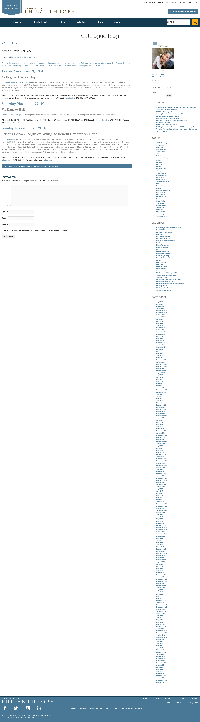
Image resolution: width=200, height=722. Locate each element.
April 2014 (159, 570)
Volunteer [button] (81, 22)
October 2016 (160, 508)
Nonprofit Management (163, 190)
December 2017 (161, 478)
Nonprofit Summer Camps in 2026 (167, 118)
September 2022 (161, 370)
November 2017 (161, 480)
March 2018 (160, 472)
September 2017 (161, 484)
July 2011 (159, 641)
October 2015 (160, 532)
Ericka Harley (7, 160)
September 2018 (161, 465)
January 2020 (160, 433)
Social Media (160, 201)
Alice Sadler (69, 98)
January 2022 (160, 388)
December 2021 (161, 390)
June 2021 (159, 396)
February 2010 (161, 676)
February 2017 (161, 499)
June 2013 (159, 592)
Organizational (161, 192)
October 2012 (160, 609)
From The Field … (162, 169)
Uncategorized (161, 205)
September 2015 (161, 534)
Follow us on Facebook (159, 77)
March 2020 (160, 429)
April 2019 (159, 450)
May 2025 (159, 323)
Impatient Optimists (162, 247)
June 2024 (159, 336)
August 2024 (160, 334)
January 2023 (160, 362)
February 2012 (161, 626)
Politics (158, 199)
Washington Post (161, 286)
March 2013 (160, 598)
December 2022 (161, 364)
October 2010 (160, 661)
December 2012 (161, 605)
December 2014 (161, 553)
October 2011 (160, 635)
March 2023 (160, 358)
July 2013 (159, 590)
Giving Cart (193, 3)
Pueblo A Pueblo (161, 266)
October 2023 (160, 345)
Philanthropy (160, 194)
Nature (158, 188)
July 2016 (159, 514)
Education (159, 164)
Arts (157, 154)
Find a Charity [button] (41, 22)
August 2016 (160, 512)
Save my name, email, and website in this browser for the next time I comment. (35, 230)
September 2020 (161, 416)
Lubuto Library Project (163, 253)
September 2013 (161, 585)
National (159, 186)
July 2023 (159, 349)
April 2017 (159, 495)
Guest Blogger (161, 173)
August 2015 (160, 536)
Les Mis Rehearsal (162, 251)
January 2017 (160, 502)
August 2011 (160, 639)
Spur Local (32, 57)
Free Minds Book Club (163, 238)
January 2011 (160, 654)
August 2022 (160, 373)
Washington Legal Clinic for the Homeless (170, 284)
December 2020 (161, 409)
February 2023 (161, 360)
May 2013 (159, 594)
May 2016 (159, 519)
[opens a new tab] (163, 56)
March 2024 (160, 340)
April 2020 (159, 426)
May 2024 (159, 338)
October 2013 (160, 583)
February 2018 (161, 474)
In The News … (161, 177)
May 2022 (159, 379)
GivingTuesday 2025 (163, 122)
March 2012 (160, 624)
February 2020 (161, 431)
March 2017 (160, 497)
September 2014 (161, 560)
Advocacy (159, 147)
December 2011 (161, 630)
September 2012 (161, 611)
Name (5, 212)
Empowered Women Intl (164, 232)
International (160, 179)
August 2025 (160, 317)
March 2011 (160, 650)
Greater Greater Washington (165, 241)
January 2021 (160, 407)
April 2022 (159, 381)
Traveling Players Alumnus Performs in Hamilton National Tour (176, 129)
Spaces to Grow (161, 131)
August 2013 (160, 588)
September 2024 (161, 332)
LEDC (158, 249)
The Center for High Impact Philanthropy (169, 273)
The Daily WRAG (161, 277)
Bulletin (158, 156)
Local (158, 184)
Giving (158, 171)
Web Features (161, 212)
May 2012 (159, 620)
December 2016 (161, 504)
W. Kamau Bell (13, 109)
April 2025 (159, 325)
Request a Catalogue (167, 3)
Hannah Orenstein (102, 120)
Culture (158, 160)
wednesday (160, 214)
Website (5, 224)
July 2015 (159, 538)
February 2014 (161, 575)
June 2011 (159, 643)
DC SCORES (160, 230)
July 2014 (159, 564)
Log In (182, 3)
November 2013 (161, 581)
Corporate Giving (162, 158)
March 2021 (160, 403)
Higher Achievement (163, 245)
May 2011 (159, 646)
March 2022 (160, 383)
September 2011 (161, 637)
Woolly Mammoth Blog (163, 290)
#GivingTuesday (161, 143)
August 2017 (160, 487)
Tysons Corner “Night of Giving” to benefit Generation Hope (49, 134)
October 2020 (160, 414)
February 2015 (161, 549)
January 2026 (160, 308)
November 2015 (161, 530)
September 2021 (161, 392)
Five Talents (160, 234)
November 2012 (161, 607)
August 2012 (160, 613)
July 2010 (159, 667)
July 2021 (159, 394)
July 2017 (159, 489)
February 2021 (161, 405)
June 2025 (159, 321)
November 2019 (161, 437)
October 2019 (160, 439)
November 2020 (161, 411)
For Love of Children (163, 236)
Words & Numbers (162, 216)
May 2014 (159, 568)
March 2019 (160, 452)
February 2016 (161, 525)
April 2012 (159, 622)
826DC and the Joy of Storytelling (167, 112)
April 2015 (159, 545)
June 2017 (159, 491)
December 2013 (161, 579)
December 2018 (161, 459)
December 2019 (161, 435)
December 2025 (161, 310)
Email (4, 218)
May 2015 (159, 542)
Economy (159, 162)
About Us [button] (17, 22)
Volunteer (159, 209)
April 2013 (159, 596)
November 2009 (161, 680)
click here (16, 123)
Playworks (159, 260)
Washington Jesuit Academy (165, 281)
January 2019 (160, 456)
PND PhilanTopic (161, 262)
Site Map (179, 703)
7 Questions (160, 145)
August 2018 (160, 467)
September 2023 (161, 347)
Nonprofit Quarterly (162, 256)
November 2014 (161, 555)
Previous (6, 43)
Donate (145, 699)
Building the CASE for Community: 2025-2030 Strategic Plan (176, 127)
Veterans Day (160, 207)
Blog (100, 22)
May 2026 (159, 304)
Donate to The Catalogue (183, 11)
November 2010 (161, 658)
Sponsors (193, 699)
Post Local (159, 264)
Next (14, 43)
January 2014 (160, 577)
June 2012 (159, 618)
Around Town (25, 166)
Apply (117, 22)
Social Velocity (161, 268)
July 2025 (159, 319)
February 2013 (161, 600)
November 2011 (161, 633)
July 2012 (159, 615)
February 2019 (161, 454)
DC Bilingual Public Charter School (16, 82)
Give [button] (62, 22)
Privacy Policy (193, 703)
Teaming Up (160, 203)
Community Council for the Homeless (168, 228)
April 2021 (159, 401)
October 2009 (160, 682)
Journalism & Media (162, 182)
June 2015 (159, 540)
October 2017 (160, 482)
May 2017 (159, 493)
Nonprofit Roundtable (163, 258)
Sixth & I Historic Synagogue (13, 115)
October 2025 (160, 315)
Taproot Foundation (162, 271)
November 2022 (161, 366)
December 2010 (161, 656)
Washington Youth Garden (164, 288)
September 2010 (161, 663)
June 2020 (159, 422)
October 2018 (160, 463)
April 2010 (159, 671)
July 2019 (159, 446)
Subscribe (180, 699)
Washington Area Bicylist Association (168, 279)
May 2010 (159, 669)
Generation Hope (9, 139)
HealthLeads (160, 243)
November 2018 (161, 461)
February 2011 (161, 652)
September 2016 (161, 510)
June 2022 (159, 377)
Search (154, 92)
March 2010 (160, 674)
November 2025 (161, 312)
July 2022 (159, 375)
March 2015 (160, 547)
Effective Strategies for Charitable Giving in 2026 (172, 120)
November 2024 (161, 328)
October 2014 (160, 557)
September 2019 (161, 441)
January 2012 (160, 628)
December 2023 (161, 343)
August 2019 (160, 444)
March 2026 (160, 306)
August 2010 (160, 665)
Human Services (161, 175)
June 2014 (159, 566)
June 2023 (159, 351)
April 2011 (159, 648)
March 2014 (160, 572)
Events (158, 167)
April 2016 (159, 521)
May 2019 (159, 448)
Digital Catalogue (148, 3)
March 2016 (160, 523)
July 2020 (159, 420)
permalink (55, 166)
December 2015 (161, 527)
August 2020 (160, 418)
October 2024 (160, 330)
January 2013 (160, 603)
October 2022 (160, 368)
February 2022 (161, 386)
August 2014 (160, 562)
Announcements (161, 149)
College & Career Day (19, 77)
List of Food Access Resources (166, 125)
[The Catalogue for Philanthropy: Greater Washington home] (28, 700)
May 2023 (159, 353)
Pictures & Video (161, 196)
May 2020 (159, 424)
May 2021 (159, 398)
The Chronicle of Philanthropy (166, 275)
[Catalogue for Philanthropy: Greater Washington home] (38, 7)
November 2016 (161, 506)
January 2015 (160, 551)
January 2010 (160, 678)
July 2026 (159, 302)
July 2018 (159, 469)
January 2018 (160, 476)
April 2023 (159, 355)
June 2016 (159, 517)
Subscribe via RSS (158, 75)
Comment (6, 206)
